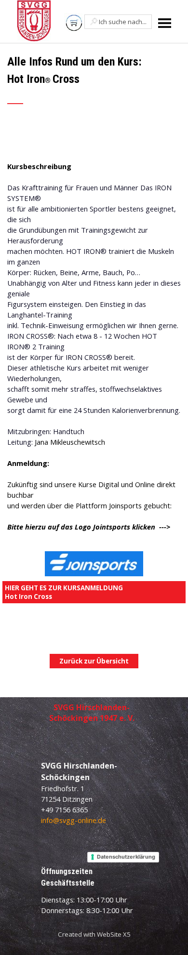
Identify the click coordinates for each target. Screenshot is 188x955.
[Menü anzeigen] (165, 23)
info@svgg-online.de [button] (73, 820)
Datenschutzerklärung (126, 856)
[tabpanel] (94, 85)
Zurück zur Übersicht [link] (94, 661)
